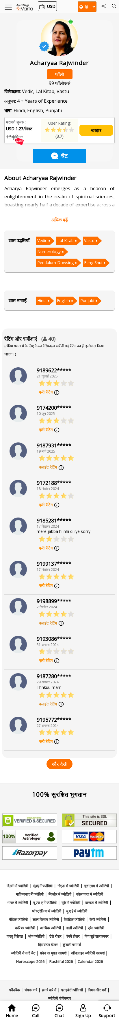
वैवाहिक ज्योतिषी (74, 919)
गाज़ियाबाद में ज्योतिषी (30, 894)
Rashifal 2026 (61, 961)
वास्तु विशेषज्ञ (15, 936)
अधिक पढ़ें (59, 220)
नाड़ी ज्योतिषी (74, 927)
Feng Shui (93, 262)
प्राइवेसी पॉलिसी (72, 989)
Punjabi (87, 300)
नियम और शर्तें (97, 989)
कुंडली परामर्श (72, 944)
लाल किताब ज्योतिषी (46, 919)
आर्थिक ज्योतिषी (50, 927)
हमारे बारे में (49, 989)
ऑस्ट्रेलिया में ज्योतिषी (46, 911)
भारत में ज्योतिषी (17, 902)
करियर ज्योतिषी (25, 927)
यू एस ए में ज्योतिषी (45, 902)
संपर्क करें (31, 989)
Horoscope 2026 (30, 961)
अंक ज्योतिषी (36, 936)
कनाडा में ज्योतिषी (96, 902)
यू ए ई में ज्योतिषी (76, 911)
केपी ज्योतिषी (98, 919)
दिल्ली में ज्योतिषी (17, 885)
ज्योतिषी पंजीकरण (59, 998)
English (63, 300)
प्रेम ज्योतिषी (96, 927)
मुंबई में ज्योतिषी (43, 885)
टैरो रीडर (55, 936)
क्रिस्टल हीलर (48, 944)
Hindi (42, 300)
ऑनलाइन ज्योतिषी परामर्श (88, 953)
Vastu (89, 240)
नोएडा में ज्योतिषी (68, 885)
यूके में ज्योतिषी (71, 902)
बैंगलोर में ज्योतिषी (60, 894)
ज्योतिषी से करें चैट (23, 953)
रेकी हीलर (73, 936)
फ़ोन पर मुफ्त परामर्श (53, 953)
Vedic (42, 240)
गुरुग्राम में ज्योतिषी (96, 885)
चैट (64, 156)
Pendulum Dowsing (55, 262)
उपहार (96, 130)
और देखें (59, 764)
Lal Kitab (65, 240)
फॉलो (59, 74)
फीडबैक (15, 989)
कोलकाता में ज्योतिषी (89, 894)
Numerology (49, 251)
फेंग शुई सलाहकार (97, 936)
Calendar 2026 (90, 961)
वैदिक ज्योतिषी (18, 919)
